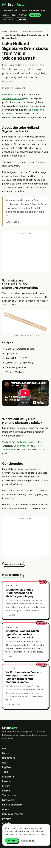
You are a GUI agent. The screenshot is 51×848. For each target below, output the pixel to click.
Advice (6, 15)
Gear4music (20, 445)
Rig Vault (23, 15)
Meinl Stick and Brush (32, 31)
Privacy (6, 818)
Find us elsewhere (12, 804)
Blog (17, 10)
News (24, 10)
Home (4, 31)
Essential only (27, 840)
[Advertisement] (25, 257)
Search (6, 790)
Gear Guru (35, 15)
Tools (14, 15)
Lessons (6, 781)
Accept (12, 840)
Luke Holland (9, 94)
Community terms (12, 814)
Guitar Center (27, 441)
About (5, 809)
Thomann (7, 449)
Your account (9, 795)
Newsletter (8, 800)
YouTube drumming (13, 98)
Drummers (34, 10)
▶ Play (6, 786)
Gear (43, 10)
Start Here (8, 10)
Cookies (6, 823)
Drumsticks (15, 31)
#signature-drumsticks (14, 564)
